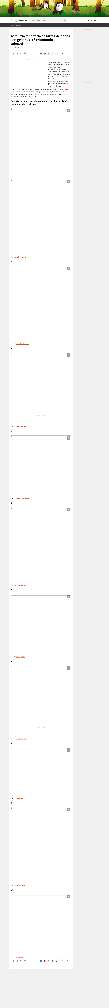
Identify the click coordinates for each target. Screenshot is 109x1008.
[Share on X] (48, 53)
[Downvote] (17, 53)
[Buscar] (65, 20)
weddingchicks (21, 585)
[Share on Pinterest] (44, 53)
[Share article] (68, 110)
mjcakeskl (19, 957)
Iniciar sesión (92, 20)
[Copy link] (56, 53)
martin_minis (20, 885)
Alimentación (15, 32)
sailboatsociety (21, 257)
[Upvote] (13, 53)
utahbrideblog (21, 426)
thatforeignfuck (21, 739)
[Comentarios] (25, 53)
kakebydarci (20, 657)
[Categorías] (12, 20)
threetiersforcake (22, 344)
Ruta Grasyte (15, 47)
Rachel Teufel (63, 89)
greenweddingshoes (23, 498)
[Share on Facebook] (41, 53)
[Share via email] (52, 53)
